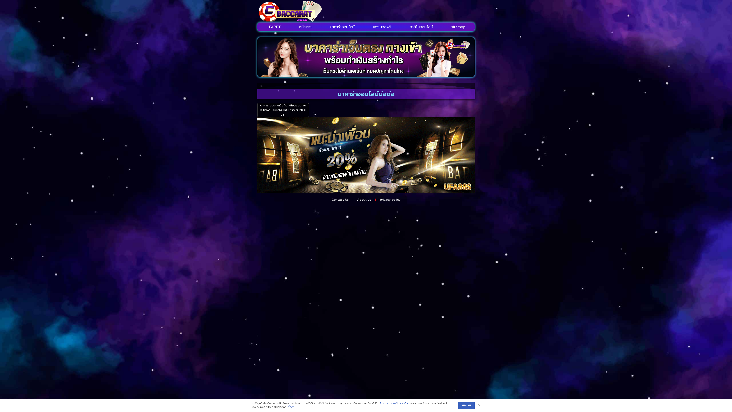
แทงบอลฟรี (382, 27)
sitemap (458, 27)
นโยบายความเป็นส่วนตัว (393, 404)
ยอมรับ (466, 405)
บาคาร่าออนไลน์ (342, 27)
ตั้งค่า (291, 407)
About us (364, 199)
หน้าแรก (305, 27)
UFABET (274, 27)
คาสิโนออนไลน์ (421, 27)
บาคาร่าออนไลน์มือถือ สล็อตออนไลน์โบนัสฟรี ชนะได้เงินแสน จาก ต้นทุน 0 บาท (283, 110)
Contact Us (339, 199)
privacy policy (390, 199)
